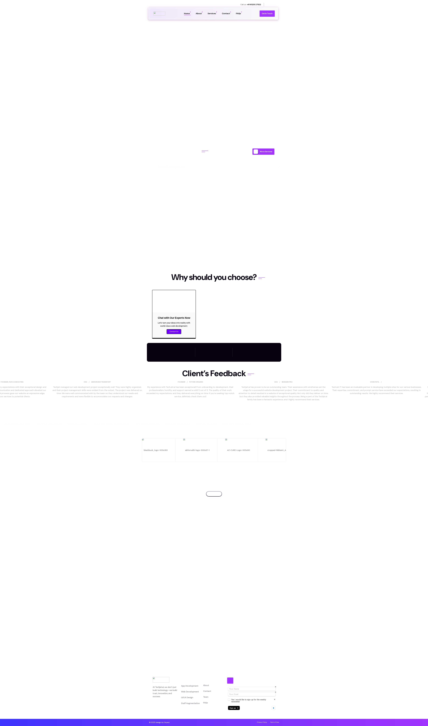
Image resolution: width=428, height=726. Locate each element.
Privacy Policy (262, 722)
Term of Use (274, 722)
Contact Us (174, 332)
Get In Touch (267, 13)
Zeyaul (166, 722)
